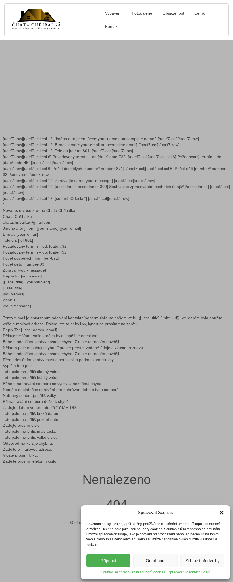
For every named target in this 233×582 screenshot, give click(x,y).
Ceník (199, 13)
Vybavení (113, 13)
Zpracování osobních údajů (189, 572)
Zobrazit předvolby (202, 560)
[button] (221, 512)
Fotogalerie (142, 13)
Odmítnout (155, 560)
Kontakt (112, 26)
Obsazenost (173, 13)
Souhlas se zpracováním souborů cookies (133, 572)
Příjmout (108, 560)
